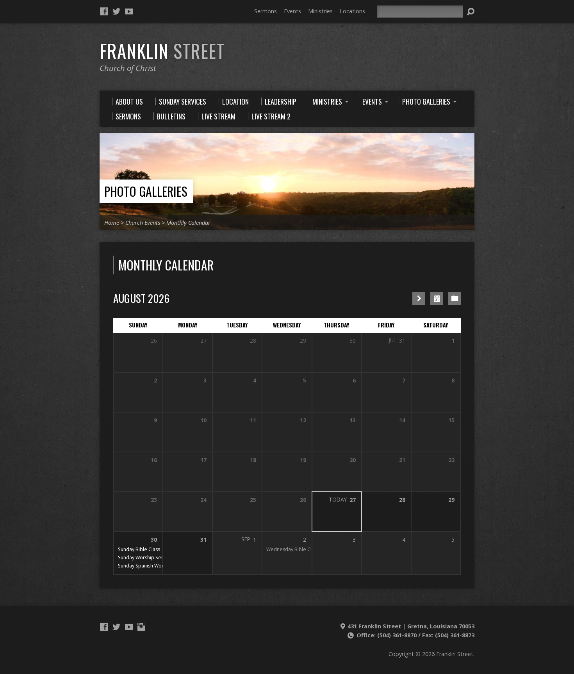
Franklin (162, 50)
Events (292, 11)
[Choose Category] (454, 298)
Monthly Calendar (188, 222)
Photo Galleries (145, 191)
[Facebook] (104, 11)
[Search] (470, 12)
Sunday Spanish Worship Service (154, 565)
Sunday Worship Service (145, 557)
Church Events (142, 222)
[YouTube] (129, 11)
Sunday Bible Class (139, 549)
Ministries (320, 11)
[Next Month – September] (418, 298)
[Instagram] (141, 627)
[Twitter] (116, 11)
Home (111, 222)
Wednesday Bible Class (292, 549)
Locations (352, 11)
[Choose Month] (436, 298)
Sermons (265, 11)
